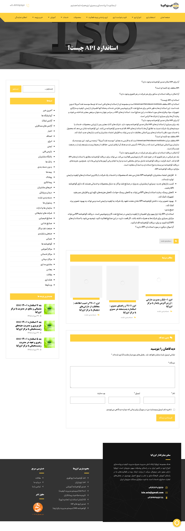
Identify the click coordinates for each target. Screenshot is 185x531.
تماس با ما (36, 486)
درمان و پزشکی (45, 192)
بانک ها (49, 161)
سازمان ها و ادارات (44, 208)
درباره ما (37, 482)
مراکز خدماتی (46, 254)
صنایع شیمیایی (45, 218)
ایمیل (137, 393)
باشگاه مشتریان (45, 156)
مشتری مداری (46, 264)
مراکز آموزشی (46, 249)
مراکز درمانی (46, 259)
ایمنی (49, 146)
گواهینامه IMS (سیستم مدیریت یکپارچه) (69, 508)
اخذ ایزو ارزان (80, 482)
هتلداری (48, 279)
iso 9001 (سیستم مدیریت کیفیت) (72, 491)
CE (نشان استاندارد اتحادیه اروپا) (72, 499)
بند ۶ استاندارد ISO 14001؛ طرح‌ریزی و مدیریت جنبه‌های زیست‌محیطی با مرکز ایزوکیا (28, 325)
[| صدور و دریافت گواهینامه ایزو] (169, 6)
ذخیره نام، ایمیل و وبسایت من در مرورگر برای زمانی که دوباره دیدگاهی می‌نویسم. (139, 409)
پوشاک (49, 177)
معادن (49, 269)
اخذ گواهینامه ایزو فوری (76, 478)
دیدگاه (171, 363)
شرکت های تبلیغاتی (43, 213)
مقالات (49, 274)
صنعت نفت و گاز (45, 228)
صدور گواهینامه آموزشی (76, 486)
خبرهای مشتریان (44, 187)
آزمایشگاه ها (46, 115)
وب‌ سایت (101, 393)
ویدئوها (48, 285)
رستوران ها (47, 203)
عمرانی (49, 238)
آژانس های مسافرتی (43, 126)
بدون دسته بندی (45, 167)
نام (173, 393)
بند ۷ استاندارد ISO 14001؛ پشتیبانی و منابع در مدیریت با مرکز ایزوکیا (26, 308)
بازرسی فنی (47, 151)
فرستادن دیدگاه (165, 417)
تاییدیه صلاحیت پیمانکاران (75, 495)
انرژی (50, 141)
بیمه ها (49, 172)
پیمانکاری (48, 182)
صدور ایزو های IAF (78, 504)
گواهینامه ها (46, 244)
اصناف (49, 136)
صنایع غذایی (46, 223)
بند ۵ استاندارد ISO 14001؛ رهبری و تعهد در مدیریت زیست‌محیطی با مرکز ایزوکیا (28, 342)
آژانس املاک (47, 120)
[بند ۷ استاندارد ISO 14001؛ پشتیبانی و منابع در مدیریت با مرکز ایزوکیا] (49, 309)
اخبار (50, 131)
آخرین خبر (47, 110)
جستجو (16, 88)
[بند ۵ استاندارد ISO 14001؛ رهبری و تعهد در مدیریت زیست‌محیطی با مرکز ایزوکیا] (49, 343)
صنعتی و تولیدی (45, 233)
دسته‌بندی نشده (166, 241)
